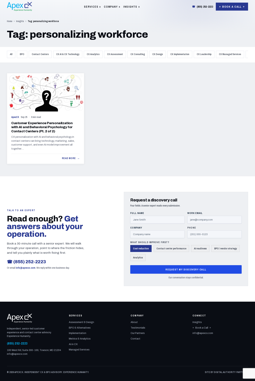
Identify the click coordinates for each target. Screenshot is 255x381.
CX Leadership (204, 54)
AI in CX (73, 344)
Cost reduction (141, 248)
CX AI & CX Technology (67, 54)
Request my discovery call (185, 269)
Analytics (138, 257)
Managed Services (79, 349)
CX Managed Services (230, 54)
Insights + (131, 7)
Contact (135, 338)
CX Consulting (137, 54)
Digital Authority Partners (231, 372)
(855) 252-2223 (202, 7)
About (134, 322)
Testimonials (138, 327)
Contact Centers (40, 54)
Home (9, 21)
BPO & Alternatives (80, 327)
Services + (92, 7)
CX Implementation (179, 54)
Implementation (77, 333)
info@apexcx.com (25, 268)
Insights (20, 21)
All (11, 54)
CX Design (157, 54)
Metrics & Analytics (80, 338)
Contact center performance (171, 248)
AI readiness (200, 248)
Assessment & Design (81, 322)
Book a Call (232, 7)
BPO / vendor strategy (225, 248)
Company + (112, 7)
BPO (22, 54)
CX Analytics (93, 54)
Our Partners (138, 333)
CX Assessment (115, 54)
